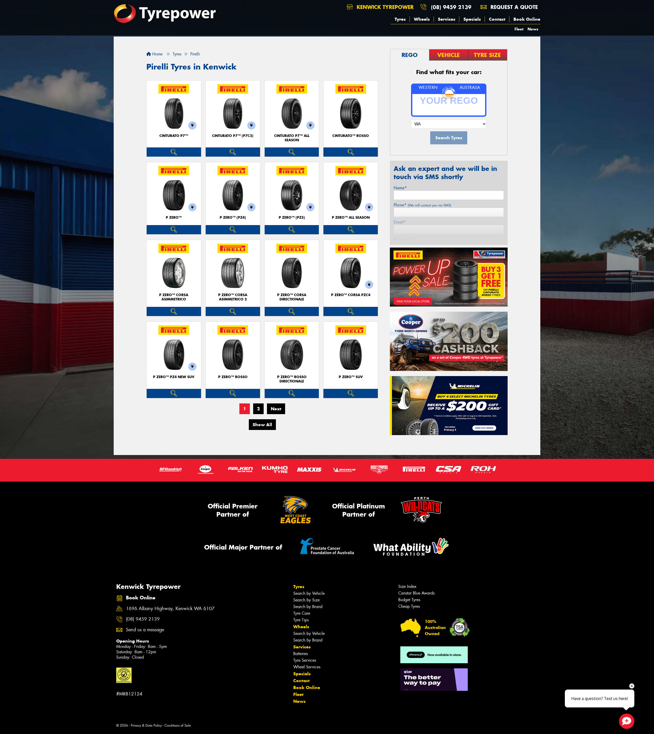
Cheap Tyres (409, 606)
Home (156, 54)
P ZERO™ (174, 217)
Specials (472, 19)
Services (446, 19)
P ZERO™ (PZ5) (292, 217)
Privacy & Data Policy (146, 725)
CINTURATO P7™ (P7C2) (232, 136)
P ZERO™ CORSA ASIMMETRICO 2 (232, 297)
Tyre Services (304, 660)
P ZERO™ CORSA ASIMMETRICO (173, 297)
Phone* (422, 205)
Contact (497, 19)
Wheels (422, 19)
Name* (400, 188)
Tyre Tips (301, 620)
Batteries (300, 653)
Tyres (400, 19)
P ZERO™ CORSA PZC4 (350, 295)
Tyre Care (301, 613)
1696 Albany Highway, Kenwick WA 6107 (170, 609)
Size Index (407, 586)
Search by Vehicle (309, 593)
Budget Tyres (409, 599)
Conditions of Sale (178, 725)
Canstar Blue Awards (416, 593)
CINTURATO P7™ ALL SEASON (291, 138)
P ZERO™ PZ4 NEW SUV (173, 377)
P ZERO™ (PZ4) (233, 217)
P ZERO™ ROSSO (233, 377)
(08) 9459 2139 (451, 7)
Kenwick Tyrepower (384, 7)
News (533, 29)
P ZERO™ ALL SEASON (351, 217)
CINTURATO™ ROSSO (350, 136)
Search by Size (306, 600)
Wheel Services (306, 667)
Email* (400, 222)
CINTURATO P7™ (173, 136)
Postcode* (403, 239)
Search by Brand (307, 606)
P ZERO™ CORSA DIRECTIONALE (291, 297)
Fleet (519, 29)
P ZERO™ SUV (351, 377)
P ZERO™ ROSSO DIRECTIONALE (292, 379)
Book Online (526, 19)
